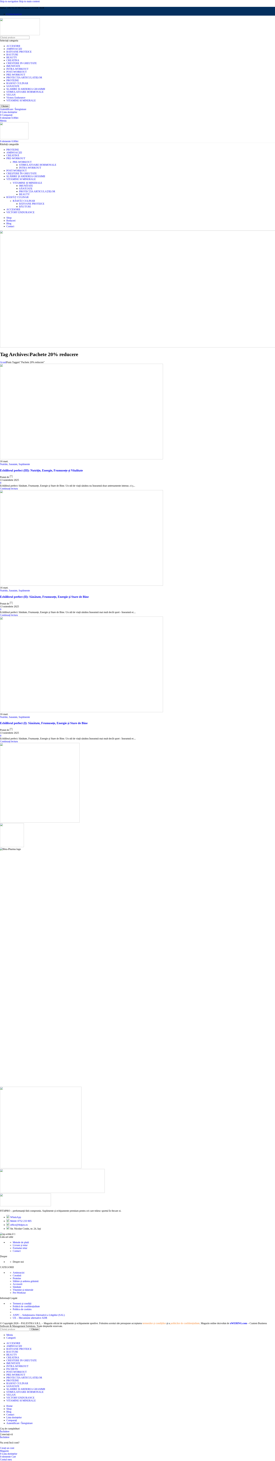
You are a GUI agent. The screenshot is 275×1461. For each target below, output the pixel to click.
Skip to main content (29, 1)
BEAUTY (11, 57)
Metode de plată (21, 1242)
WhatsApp (15, 1217)
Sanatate (13, 464)
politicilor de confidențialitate (185, 1323)
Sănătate (17, 1287)
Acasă (3, 362)
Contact (17, 1251)
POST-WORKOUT (16, 71)
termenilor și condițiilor (154, 1323)
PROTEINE (12, 80)
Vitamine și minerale (23, 1289)
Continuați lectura (9, 488)
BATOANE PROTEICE (19, 51)
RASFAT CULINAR (17, 83)
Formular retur (20, 1248)
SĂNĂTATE (25, 188)
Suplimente (24, 464)
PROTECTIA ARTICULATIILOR (24, 77)
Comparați (11, 1420)
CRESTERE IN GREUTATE (21, 63)
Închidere (4, 1431)
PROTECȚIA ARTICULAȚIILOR (37, 191)
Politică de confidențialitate (26, 1306)
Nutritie (4, 464)
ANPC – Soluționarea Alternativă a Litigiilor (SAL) (39, 1315)
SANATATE (12, 86)
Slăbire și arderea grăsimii (26, 1281)
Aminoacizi (18, 1272)
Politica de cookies (22, 1309)
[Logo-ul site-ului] (20, 34)
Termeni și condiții (22, 1303)
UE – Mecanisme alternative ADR (30, 1317)
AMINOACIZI (14, 48)
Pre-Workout (19, 1292)
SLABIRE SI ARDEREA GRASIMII (25, 89)
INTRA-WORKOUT (17, 69)
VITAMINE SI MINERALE (21, 100)
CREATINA (12, 60)
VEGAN (11, 94)
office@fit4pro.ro (19, 1224)
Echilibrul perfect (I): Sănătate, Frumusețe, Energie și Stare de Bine (44, 723)
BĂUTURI (25, 206)
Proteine (17, 1278)
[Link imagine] (25, 1205)
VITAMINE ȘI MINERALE (27, 182)
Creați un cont (7, 1448)
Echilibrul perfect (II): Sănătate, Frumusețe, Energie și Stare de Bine (44, 596)
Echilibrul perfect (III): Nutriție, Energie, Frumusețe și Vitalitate (41, 470)
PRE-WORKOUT (15, 74)
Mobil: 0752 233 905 (21, 1221)
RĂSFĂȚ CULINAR (24, 200)
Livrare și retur (20, 1245)
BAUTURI (12, 54)
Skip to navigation (9, 1)
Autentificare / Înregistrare (19, 1423)
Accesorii (17, 1284)
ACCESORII (13, 46)
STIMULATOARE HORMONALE (25, 91)
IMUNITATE (13, 66)
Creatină (17, 1275)
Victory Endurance (15, 97)
